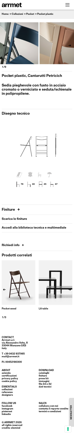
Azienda (6, 373)
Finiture (9, 210)
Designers (7, 395)
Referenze (7, 392)
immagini (44, 381)
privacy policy (10, 378)
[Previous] (4, 45)
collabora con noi (48, 406)
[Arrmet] (21, 5)
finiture (43, 376)
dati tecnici (45, 387)
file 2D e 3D (45, 384)
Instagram (7, 409)
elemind (15, 428)
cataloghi (44, 373)
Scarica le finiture (14, 219)
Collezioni (7, 389)
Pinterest (7, 411)
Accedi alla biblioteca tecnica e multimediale (34, 227)
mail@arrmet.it (10, 356)
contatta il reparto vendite (53, 409)
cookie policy (9, 381)
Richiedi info (11, 245)
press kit (44, 378)
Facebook (7, 406)
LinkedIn (6, 414)
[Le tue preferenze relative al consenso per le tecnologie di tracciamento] (68, 429)
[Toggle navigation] (67, 4)
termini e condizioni (50, 411)
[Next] (69, 45)
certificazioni (9, 376)
